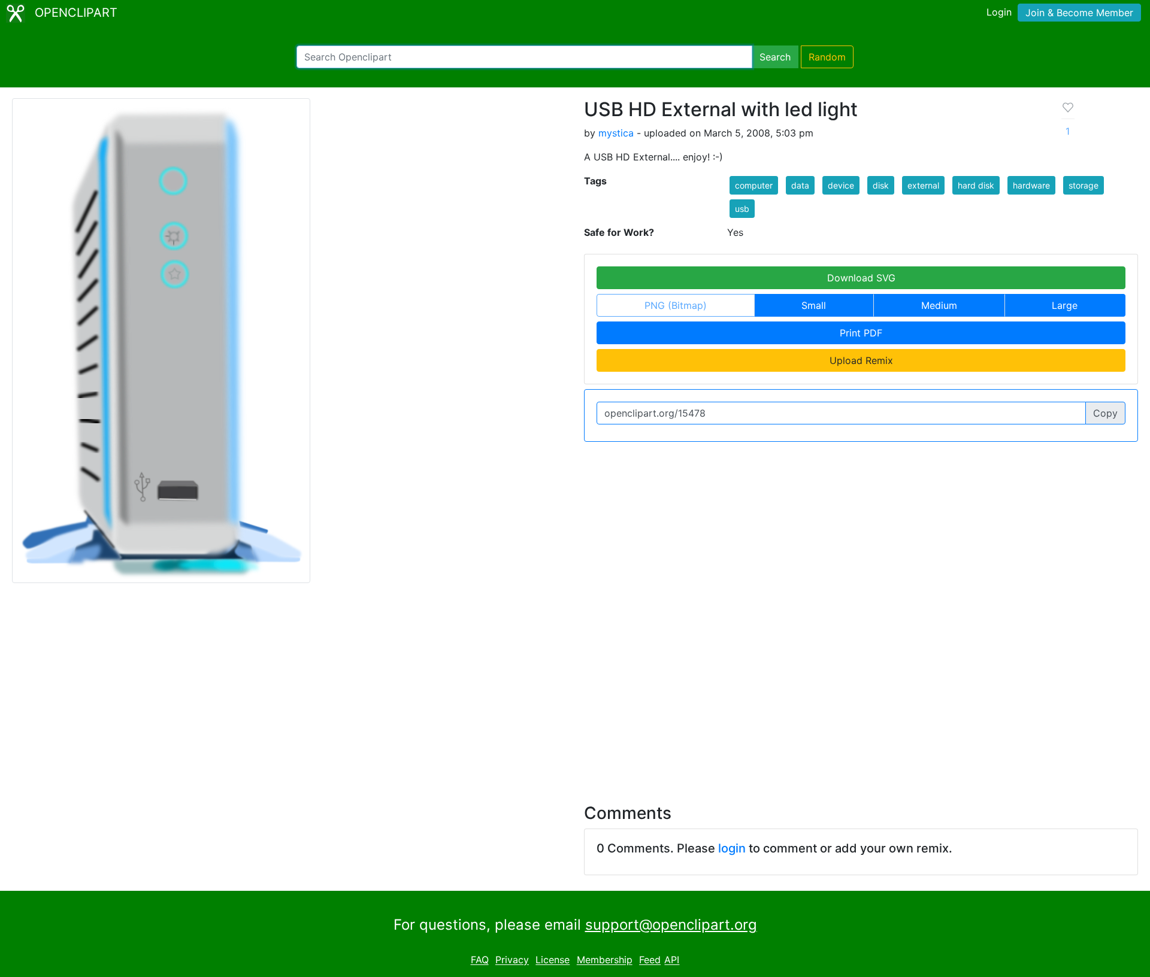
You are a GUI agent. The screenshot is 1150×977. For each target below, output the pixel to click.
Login (999, 12)
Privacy (512, 960)
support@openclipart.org (671, 924)
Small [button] (813, 305)
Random (827, 57)
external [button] (923, 185)
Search (775, 57)
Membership (604, 960)
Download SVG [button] (861, 278)
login (732, 848)
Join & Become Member (1079, 13)
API (671, 960)
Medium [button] (939, 305)
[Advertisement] (575, 686)
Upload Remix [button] (861, 360)
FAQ (480, 960)
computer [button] (754, 185)
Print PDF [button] (861, 333)
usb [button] (742, 209)
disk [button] (881, 185)
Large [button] (1065, 305)
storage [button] (1083, 185)
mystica (616, 133)
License (552, 960)
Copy (1105, 413)
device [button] (841, 185)
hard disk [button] (976, 185)
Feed (650, 960)
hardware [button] (1031, 185)
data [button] (800, 185)
